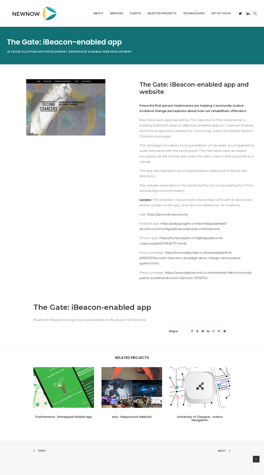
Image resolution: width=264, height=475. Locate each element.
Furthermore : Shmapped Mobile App (63, 417)
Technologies (194, 13)
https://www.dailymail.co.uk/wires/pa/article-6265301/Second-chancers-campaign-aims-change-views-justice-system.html (190, 258)
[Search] (254, 13)
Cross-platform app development (39, 51)
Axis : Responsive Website (132, 417)
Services (116, 13)
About (98, 13)
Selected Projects (161, 13)
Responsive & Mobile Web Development (100, 51)
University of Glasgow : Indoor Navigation (200, 418)
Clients (135, 13)
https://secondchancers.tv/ (168, 214)
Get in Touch (221, 13)
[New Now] (32, 13)
